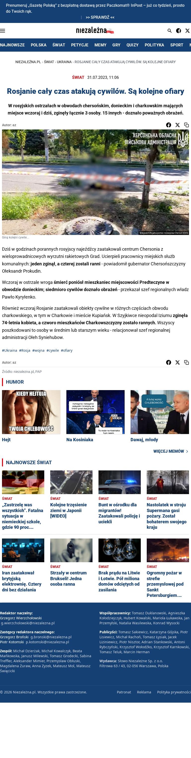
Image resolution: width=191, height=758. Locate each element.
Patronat (124, 692)
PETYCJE (80, 45)
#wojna (38, 350)
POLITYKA (154, 45)
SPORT (177, 45)
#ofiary (66, 350)
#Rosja (24, 350)
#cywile (53, 350)
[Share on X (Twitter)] (177, 124)
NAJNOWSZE (12, 45)
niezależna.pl (28, 62)
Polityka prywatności (174, 692)
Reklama (144, 692)
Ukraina (64, 62)
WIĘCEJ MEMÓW (168, 451)
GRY (116, 45)
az (14, 125)
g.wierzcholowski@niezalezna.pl (28, 623)
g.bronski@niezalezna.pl (51, 637)
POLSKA (39, 45)
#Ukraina (9, 350)
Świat (49, 62)
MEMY (101, 45)
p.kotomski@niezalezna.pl (47, 642)
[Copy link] (186, 124)
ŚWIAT (58, 45)
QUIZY (133, 45)
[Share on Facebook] (168, 124)
